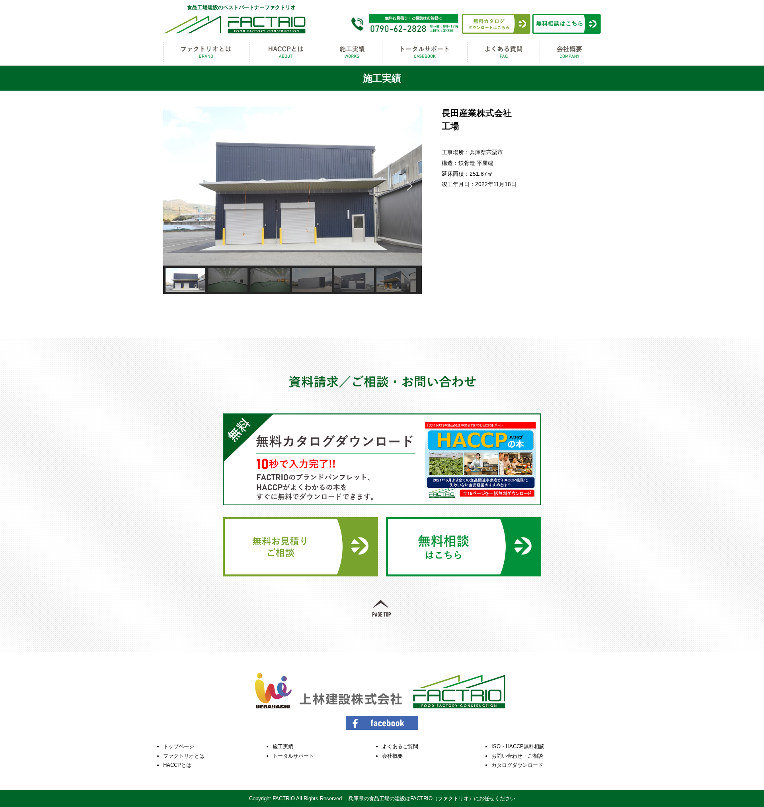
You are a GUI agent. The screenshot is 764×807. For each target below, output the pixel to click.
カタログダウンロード (517, 765)
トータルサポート (293, 756)
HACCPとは (177, 765)
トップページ (178, 746)
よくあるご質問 (400, 746)
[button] (175, 186)
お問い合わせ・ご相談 (517, 756)
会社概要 (392, 756)
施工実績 (283, 746)
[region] (292, 200)
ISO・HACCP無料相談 (517, 746)
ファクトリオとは (184, 756)
